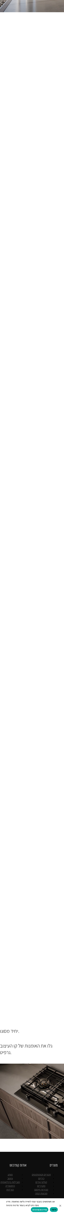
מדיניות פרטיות (39, 1209)
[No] (60, 1205)
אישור (53, 1209)
